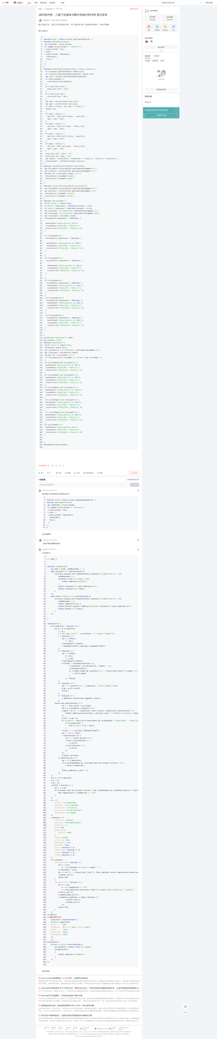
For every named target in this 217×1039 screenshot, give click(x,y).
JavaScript (49, 9)
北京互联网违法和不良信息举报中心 (121, 1032)
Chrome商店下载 (84, 1034)
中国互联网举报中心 (72, 1034)
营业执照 (126, 1034)
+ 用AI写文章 (161, 115)
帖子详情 (59, 9)
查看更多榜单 (161, 89)
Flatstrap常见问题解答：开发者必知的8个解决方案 (61, 995)
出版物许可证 (119, 1034)
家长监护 (51, 1034)
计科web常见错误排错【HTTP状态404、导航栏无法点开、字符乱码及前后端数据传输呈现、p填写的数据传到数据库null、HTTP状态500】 (90, 988)
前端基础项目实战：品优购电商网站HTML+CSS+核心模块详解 (67, 1005)
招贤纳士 (53, 1028)
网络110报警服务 (60, 1034)
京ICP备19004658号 (71, 1032)
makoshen (45, 490)
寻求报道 (68, 1028)
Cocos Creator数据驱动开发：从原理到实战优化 (64, 978)
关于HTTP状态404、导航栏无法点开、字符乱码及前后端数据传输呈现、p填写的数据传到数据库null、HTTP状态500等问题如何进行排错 (89, 991)
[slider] (57, 465)
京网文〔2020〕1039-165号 (87, 1032)
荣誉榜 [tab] (156, 56)
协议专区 (75, 1028)
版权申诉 (111, 1034)
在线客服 (113, 1028)
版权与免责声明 (103, 1034)
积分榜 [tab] (147, 56)
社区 (40, 9)
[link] (40, 9)
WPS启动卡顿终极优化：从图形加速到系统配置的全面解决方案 (66, 1015)
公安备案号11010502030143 (55, 1032)
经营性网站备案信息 (103, 1032)
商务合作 (60, 1028)
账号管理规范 (94, 1034)
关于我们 (46, 1028)
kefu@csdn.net (102, 1029)
